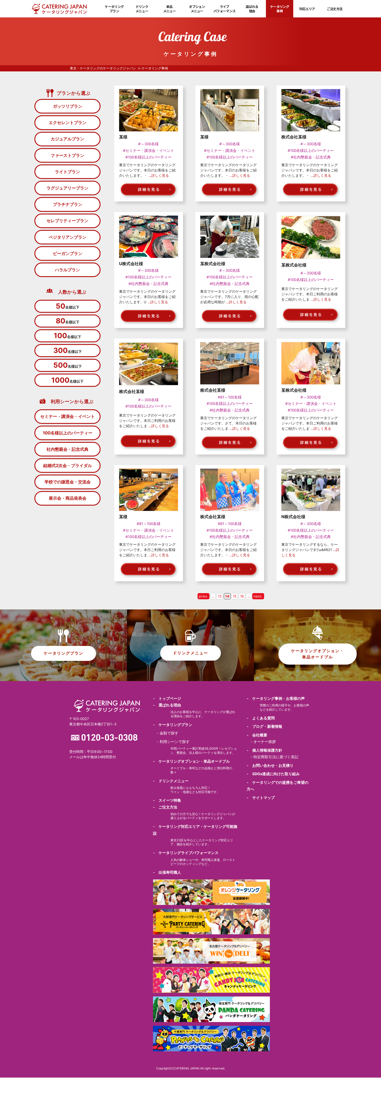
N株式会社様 (293, 516)
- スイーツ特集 (167, 800)
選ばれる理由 (252, 8)
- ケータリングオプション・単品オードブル (191, 761)
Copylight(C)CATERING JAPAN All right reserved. (190, 1068)
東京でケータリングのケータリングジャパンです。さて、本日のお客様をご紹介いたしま (228, 423)
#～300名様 (148, 144)
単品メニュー (169, 8)
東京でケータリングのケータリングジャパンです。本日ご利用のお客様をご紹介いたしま (309, 294)
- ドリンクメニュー (171, 781)
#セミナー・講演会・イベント (148, 150)
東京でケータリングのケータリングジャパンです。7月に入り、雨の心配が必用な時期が (229, 296)
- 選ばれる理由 (167, 705)
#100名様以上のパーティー (148, 157)
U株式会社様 (131, 263)
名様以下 (67, 306)
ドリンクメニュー (142, 8)
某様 (123, 137)
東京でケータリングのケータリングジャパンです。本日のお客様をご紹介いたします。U (147, 296)
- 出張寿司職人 (167, 872)
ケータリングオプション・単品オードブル (317, 653)
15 (235, 596)
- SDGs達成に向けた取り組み (273, 774)
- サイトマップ (261, 797)
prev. (203, 596)
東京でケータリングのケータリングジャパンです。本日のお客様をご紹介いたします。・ (147, 170)
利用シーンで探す (175, 741)
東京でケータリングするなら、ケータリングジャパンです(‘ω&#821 (310, 549)
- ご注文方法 (165, 807)
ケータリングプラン (114, 8)
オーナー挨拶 (264, 741)
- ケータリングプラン (172, 725)
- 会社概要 (257, 735)
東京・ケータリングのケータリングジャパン (103, 68)
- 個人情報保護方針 (264, 750)
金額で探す (169, 733)
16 (242, 596)
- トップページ (167, 698)
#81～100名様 (230, 397)
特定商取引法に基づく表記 (275, 757)
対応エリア (307, 9)
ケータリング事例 (279, 8)
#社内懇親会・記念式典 (311, 157)
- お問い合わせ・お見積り (270, 765)
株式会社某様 (293, 137)
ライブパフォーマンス (224, 8)
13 (220, 596)
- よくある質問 (261, 718)
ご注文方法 (335, 9)
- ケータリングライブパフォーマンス (186, 853)
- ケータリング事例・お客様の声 (276, 698)
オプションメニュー (197, 8)
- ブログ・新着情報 (264, 726)
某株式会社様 (212, 263)
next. (258, 596)
